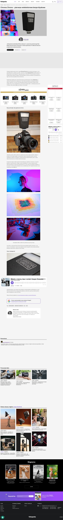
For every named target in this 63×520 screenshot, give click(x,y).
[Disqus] (24, 353)
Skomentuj (16, 49)
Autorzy (2, 509)
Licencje (13, 507)
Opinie (23, 1)
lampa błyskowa (11, 305)
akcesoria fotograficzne (19, 305)
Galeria (25, 505)
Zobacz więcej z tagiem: (11, 406)
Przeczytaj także (5, 368)
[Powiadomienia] (2, 517)
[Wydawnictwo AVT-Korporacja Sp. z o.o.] (39, 507)
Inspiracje (27, 1)
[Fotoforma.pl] (24, 90)
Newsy (15, 1)
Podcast (60, 1)
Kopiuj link (23, 49)
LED (24, 305)
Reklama (2, 507)
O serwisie (2, 510)
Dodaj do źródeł (9, 49)
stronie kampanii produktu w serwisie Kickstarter (27, 295)
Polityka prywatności (15, 508)
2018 (26, 305)
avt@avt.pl (59, 507)
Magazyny (43, 1)
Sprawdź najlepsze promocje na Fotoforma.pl (23, 92)
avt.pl (58, 508)
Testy (19, 1)
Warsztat (32, 1)
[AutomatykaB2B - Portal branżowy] (32, 517)
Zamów (31, 486)
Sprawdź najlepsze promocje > (55, 88)
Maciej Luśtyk (26, 39)
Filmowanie (37, 1)
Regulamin (14, 505)
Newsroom (2, 508)
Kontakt (2, 505)
